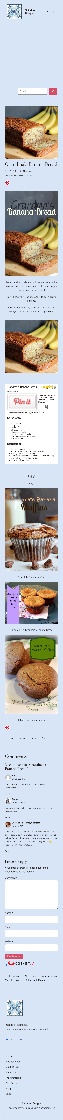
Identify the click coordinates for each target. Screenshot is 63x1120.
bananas (22, 738)
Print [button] (46, 408)
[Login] (48, 12)
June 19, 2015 (18, 779)
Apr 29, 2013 (11, 171)
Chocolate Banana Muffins (31, 577)
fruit (44, 738)
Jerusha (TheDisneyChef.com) (26, 823)
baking (10, 738)
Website (9, 941)
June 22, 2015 (18, 802)
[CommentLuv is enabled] (21, 965)
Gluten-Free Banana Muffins (31, 720)
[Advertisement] (31, 54)
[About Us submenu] (17, 1072)
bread (34, 738)
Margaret (27, 171)
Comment (11, 878)
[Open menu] (7, 91)
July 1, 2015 (17, 826)
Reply (7, 794)
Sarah (15, 799)
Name (9, 913)
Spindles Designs (30, 11)
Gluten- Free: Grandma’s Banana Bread (32, 630)
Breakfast (12, 175)
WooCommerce (47, 1108)
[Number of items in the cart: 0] (54, 12)
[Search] (53, 91)
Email (9, 927)
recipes (30, 175)
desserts (21, 175)
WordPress (27, 1108)
